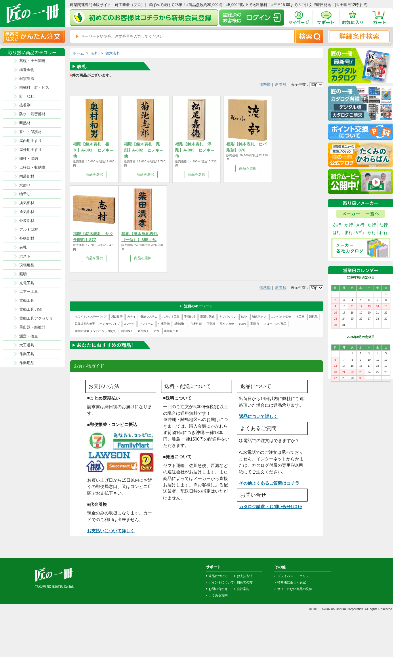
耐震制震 (26, 78)
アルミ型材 (28, 229)
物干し (24, 194)
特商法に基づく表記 (291, 582)
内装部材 (26, 176)
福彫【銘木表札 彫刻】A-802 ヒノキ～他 (143, 150)
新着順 (280, 84)
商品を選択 (94, 174)
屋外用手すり (30, 149)
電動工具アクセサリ (36, 318)
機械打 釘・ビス (34, 87)
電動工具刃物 (30, 309)
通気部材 (26, 212)
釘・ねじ (26, 96)
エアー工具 (28, 291)
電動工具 (26, 300)
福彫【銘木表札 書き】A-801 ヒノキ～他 (93, 150)
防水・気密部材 (32, 114)
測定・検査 (28, 336)
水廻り (24, 185)
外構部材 (26, 238)
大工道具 (26, 345)
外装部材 (26, 220)
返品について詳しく (258, 416)
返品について (218, 576)
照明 (23, 274)
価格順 (265, 84)
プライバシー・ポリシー (294, 576)
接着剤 (24, 105)
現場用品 (26, 265)
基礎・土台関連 (32, 61)
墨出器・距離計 (32, 327)
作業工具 (26, 354)
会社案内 (243, 589)
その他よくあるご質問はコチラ (269, 483)
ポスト (24, 256)
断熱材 (24, 123)
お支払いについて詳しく (111, 530)
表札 (23, 247)
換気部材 (26, 203)
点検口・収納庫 (32, 167)
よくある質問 (218, 595)
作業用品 (26, 363)
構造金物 (26, 70)
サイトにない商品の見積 (294, 589)
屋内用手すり (30, 141)
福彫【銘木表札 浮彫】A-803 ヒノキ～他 (195, 150)
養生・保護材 (30, 132)
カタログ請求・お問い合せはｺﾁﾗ (270, 506)
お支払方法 (245, 576)
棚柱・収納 (28, 158)
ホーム (79, 53)
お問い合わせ (218, 589)
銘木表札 (112, 53)
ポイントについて (221, 582)
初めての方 (245, 582)
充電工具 (26, 283)
